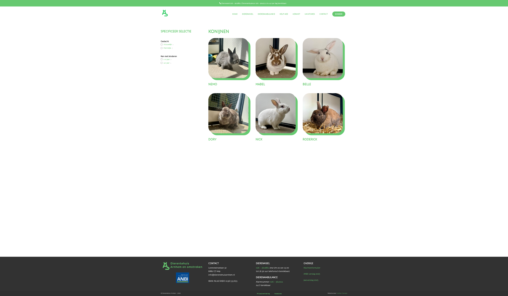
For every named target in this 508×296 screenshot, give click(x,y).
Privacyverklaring (263, 294)
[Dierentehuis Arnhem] (175, 13)
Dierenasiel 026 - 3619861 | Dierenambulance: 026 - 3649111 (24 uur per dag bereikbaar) (253, 3)
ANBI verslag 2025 (312, 273)
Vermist (296, 14)
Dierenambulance (266, 14)
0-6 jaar (167, 59)
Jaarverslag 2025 (311, 280)
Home (235, 14)
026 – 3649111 (276, 281)
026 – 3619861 (262, 267)
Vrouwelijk (168, 44)
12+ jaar (166, 63)
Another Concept (342, 293)
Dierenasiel (247, 14)
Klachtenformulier (312, 267)
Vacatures (310, 14)
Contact (323, 14)
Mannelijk (167, 48)
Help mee (284, 14)
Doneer (339, 14)
